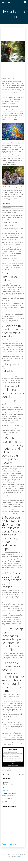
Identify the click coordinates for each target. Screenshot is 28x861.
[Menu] (25, 2)
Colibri (18, 856)
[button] (13, 51)
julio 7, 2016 (11, 78)
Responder (5, 790)
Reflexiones (10, 769)
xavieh (4, 78)
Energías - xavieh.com (8, 793)
